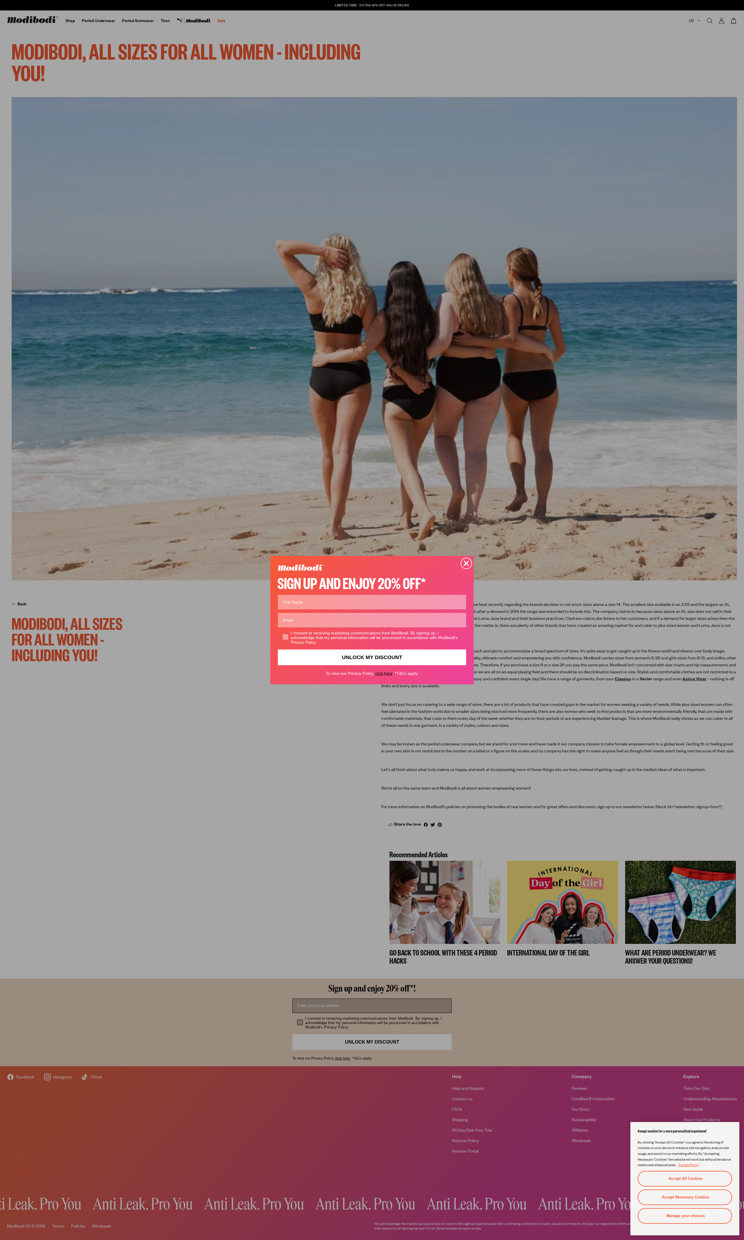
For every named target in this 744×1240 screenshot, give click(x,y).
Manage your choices (685, 1216)
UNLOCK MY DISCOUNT (372, 657)
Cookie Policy (688, 1164)
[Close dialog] (466, 563)
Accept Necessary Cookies (685, 1197)
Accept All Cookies (685, 1178)
